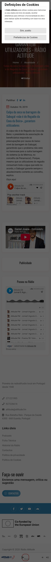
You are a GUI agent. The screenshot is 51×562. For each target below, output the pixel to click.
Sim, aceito (25, 30)
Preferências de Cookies (26, 37)
